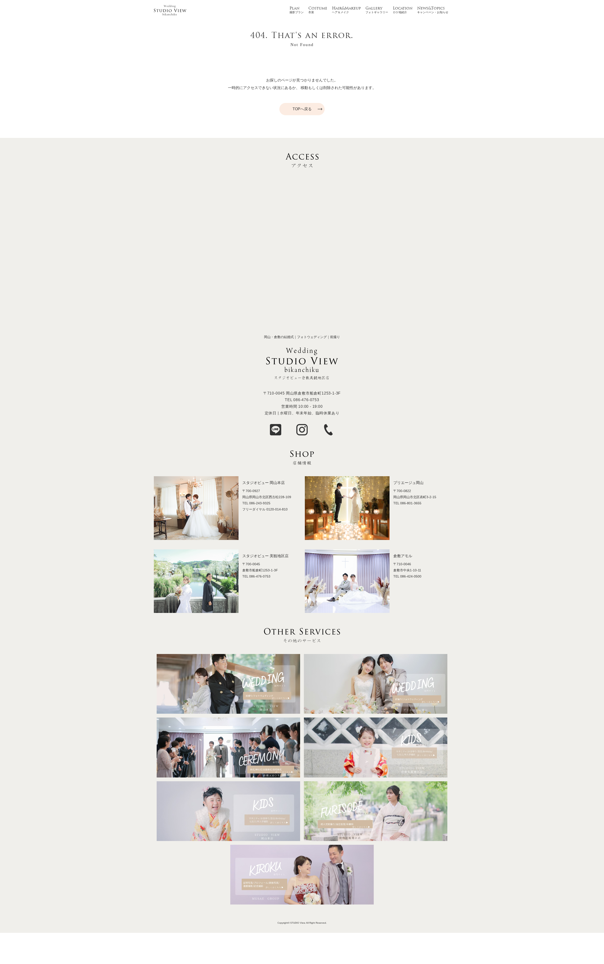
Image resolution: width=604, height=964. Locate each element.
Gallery (373, 8)
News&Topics (431, 8)
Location (402, 8)
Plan (294, 8)
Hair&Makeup (346, 8)
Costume (317, 8)
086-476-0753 (306, 400)
